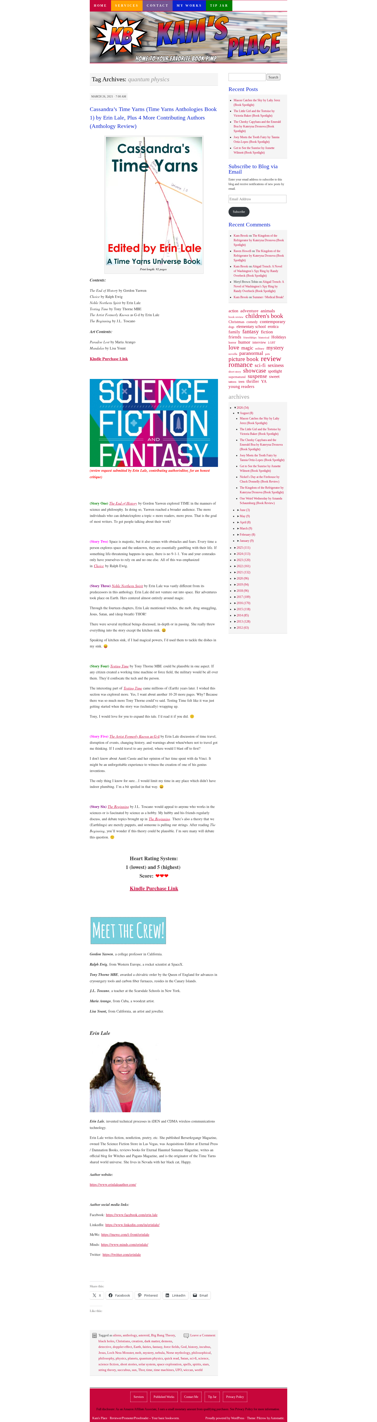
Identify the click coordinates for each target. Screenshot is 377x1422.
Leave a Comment (202, 1335)
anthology (130, 1335)
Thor (141, 1370)
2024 (243, 554)
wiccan (188, 1370)
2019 (243, 584)
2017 (243, 597)
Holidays (278, 337)
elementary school (251, 326)
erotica (273, 326)
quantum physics (151, 1358)
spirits (197, 1364)
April (245, 522)
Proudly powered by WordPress (224, 1418)
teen (241, 381)
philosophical (201, 1353)
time (149, 1370)
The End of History (123, 503)
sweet (274, 376)
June (245, 510)
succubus (123, 1370)
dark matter (152, 1341)
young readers (241, 386)
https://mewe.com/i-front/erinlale (125, 1234)
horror (232, 342)
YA (264, 381)
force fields (171, 1347)
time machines (164, 1370)
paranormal (251, 353)
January (247, 541)
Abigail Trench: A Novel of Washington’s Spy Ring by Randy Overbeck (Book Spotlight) (258, 271)
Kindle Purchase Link (109, 359)
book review (236, 316)
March (246, 528)
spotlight (275, 371)
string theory (107, 1370)
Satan (184, 1358)
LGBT (271, 342)
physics (121, 1358)
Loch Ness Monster (120, 1353)
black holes (106, 1341)
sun (134, 1370)
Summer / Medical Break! (268, 297)
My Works (189, 5)
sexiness (276, 365)
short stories (128, 1364)
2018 (243, 591)
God (184, 1347)
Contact (157, 5)
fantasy (157, 1347)
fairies (147, 1347)
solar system (146, 1364)
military (259, 348)
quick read (171, 1358)
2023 (243, 560)
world (199, 1370)
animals (268, 310)
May (245, 516)
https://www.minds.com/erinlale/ (124, 1244)
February (247, 534)
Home (100, 5)
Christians (123, 1341)
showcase (254, 370)
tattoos (232, 382)
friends (235, 337)
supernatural (237, 377)
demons (166, 1341)
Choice (99, 565)
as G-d (135, 736)
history (193, 1347)
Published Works (164, 1397)
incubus (204, 1347)
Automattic (277, 1418)
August (246, 413)
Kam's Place (99, 1418)
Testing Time (133, 688)
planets (133, 1358)
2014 (243, 615)
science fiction (108, 1364)
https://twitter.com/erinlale (122, 1254)
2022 (243, 566)
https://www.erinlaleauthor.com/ (113, 1184)
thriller (252, 381)
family (234, 331)
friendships (249, 337)
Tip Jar (219, 5)
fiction (267, 331)
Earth (137, 1347)
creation (137, 1341)
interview (259, 342)
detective (104, 1347)
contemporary (272, 321)
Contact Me (191, 1397)
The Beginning (118, 806)
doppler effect (122, 1347)
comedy (252, 322)
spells (187, 1364)
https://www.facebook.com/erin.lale (131, 1214)
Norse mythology (178, 1353)
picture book (244, 359)
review (271, 358)
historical (264, 337)
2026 (243, 407)
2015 (243, 609)
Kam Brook (241, 235)
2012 (243, 627)
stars (206, 1364)
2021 (243, 572)
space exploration (169, 1364)
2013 (243, 621)
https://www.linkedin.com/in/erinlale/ (132, 1224)
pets (267, 353)
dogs (231, 326)
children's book (264, 316)
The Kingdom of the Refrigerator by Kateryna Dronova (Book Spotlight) (259, 240)
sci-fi (193, 1358)
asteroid (144, 1335)
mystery (148, 1353)
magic (247, 348)
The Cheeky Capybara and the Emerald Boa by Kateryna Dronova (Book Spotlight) (257, 126)
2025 (243, 547)
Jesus (102, 1353)
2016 (243, 603)
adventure (249, 311)
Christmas (236, 322)
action (233, 311)
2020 (243, 578)
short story (235, 371)
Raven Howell (242, 251)
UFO (178, 1370)
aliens (117, 1335)
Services (126, 5)
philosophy (106, 1358)
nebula (160, 1353)
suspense (257, 376)
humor (244, 342)
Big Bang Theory (163, 1335)
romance (241, 364)
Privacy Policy (235, 1397)
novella (233, 353)
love (234, 347)
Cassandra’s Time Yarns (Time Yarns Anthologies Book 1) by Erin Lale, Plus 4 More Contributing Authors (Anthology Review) (153, 117)
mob (138, 1353)
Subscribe (239, 212)
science (203, 1358)
